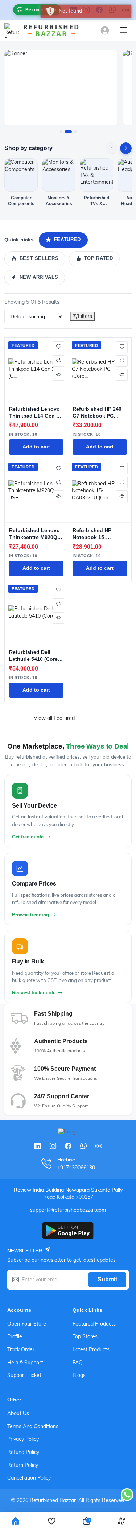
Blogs (79, 1375)
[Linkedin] (37, 1146)
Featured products (94, 1323)
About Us (18, 1413)
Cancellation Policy (29, 1478)
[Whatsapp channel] (98, 1146)
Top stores (85, 1336)
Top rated (98, 258)
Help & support (25, 1362)
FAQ (78, 1362)
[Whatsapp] (83, 1146)
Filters (85, 316)
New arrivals (39, 277)
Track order (20, 1349)
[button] (61, 131)
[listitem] (21, 182)
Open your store (26, 1323)
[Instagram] (53, 1146)
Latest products (91, 1349)
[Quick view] (58, 375)
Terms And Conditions (32, 1426)
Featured (67, 239)
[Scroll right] (126, 148)
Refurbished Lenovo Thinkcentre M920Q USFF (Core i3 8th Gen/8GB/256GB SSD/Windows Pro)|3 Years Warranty (34, 534)
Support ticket (24, 1375)
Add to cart (36, 446)
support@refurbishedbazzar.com (68, 1210)
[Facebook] (68, 1146)
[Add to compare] (58, 361)
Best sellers (39, 258)
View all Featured (54, 718)
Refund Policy (23, 1452)
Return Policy (22, 1465)
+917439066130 (76, 1167)
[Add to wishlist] (58, 347)
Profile (14, 1336)
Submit (107, 1279)
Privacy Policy (23, 1439)
